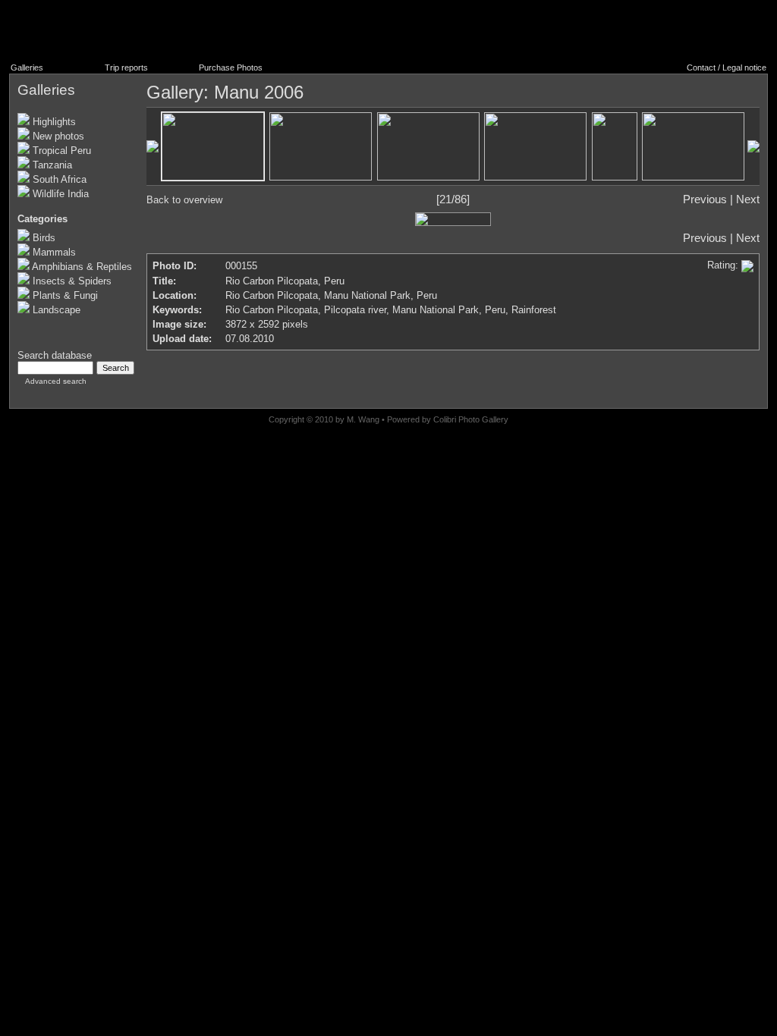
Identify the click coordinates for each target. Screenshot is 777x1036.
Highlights (53, 121)
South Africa (58, 179)
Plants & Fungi (64, 295)
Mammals (53, 252)
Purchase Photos (231, 67)
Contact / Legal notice (726, 67)
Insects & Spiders (71, 281)
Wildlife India (59, 193)
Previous (705, 199)
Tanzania (51, 165)
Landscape (55, 310)
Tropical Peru (60, 150)
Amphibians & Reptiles (81, 266)
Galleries (27, 67)
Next (748, 199)
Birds (42, 237)
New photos (57, 136)
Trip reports (126, 67)
